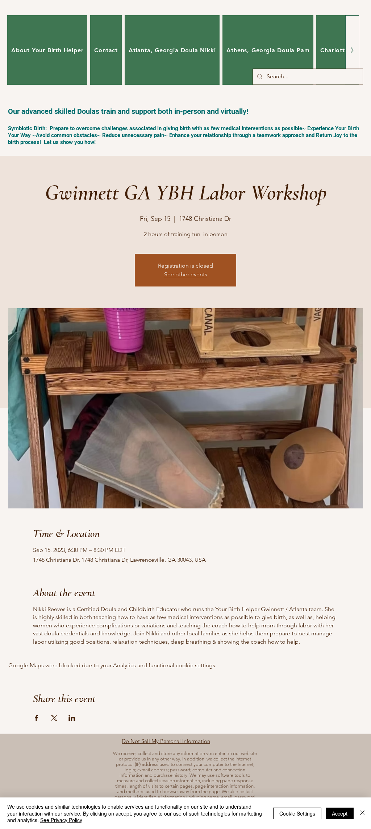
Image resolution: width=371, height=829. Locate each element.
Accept (339, 813)
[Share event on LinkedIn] (71, 718)
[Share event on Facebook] (36, 718)
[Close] (362, 813)
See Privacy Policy (61, 820)
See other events (185, 274)
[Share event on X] (54, 718)
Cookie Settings (297, 813)
